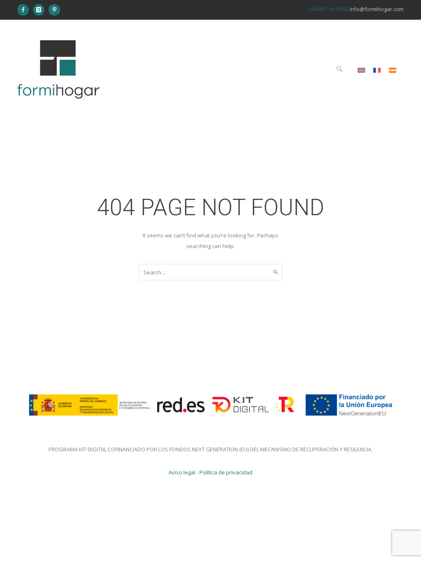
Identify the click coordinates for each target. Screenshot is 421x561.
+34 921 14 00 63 (328, 9)
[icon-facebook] (25, 10)
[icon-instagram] (41, 10)
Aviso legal (182, 472)
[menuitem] (361, 70)
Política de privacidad (225, 472)
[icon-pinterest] (54, 10)
